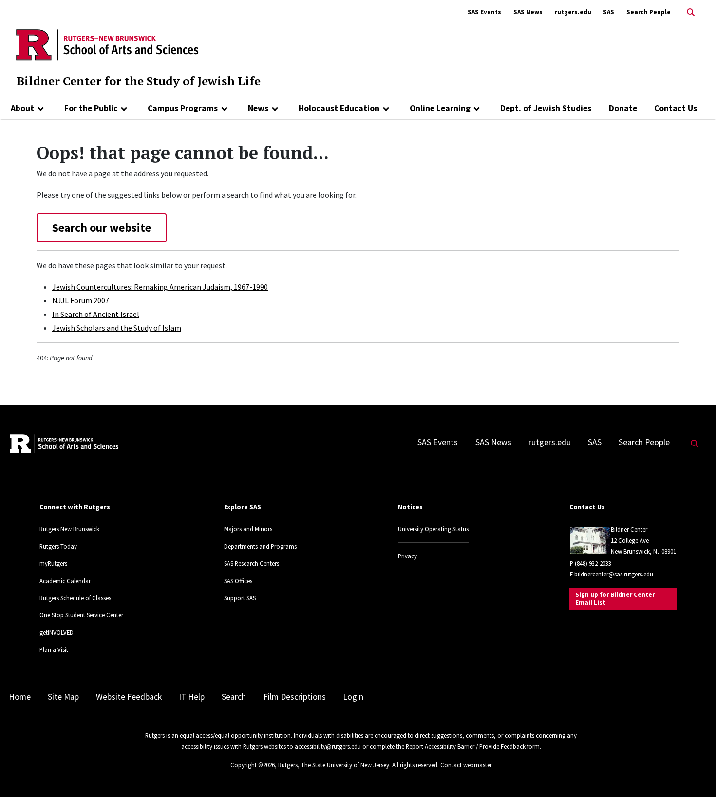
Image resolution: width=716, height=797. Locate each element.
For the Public (91, 108)
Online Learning (440, 108)
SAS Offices (238, 581)
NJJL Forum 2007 (80, 300)
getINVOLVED (56, 632)
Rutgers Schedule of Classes (75, 598)
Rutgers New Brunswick (69, 529)
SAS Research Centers (251, 563)
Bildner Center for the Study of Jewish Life (139, 81)
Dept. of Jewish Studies (545, 108)
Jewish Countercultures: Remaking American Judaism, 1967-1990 (160, 287)
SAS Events (484, 12)
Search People (648, 12)
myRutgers (53, 563)
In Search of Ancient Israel (95, 314)
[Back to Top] (695, 773)
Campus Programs (183, 108)
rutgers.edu (573, 12)
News (258, 108)
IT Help (192, 696)
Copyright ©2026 (252, 765)
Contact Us (675, 108)
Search (234, 696)
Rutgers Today (58, 546)
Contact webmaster (466, 765)
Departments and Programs (260, 546)
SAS (608, 12)
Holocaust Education (339, 108)
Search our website (101, 227)
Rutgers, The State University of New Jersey (333, 765)
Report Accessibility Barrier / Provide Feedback (466, 746)
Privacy (407, 556)
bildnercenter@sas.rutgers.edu (613, 574)
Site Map (63, 696)
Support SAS (240, 598)
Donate (623, 108)
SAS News (528, 12)
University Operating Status (433, 529)
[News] (275, 108)
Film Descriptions (295, 696)
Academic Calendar (65, 581)
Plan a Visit (53, 649)
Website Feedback (129, 696)
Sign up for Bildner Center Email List (615, 599)
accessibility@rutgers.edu (328, 746)
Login (353, 696)
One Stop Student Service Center (81, 615)
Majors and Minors (248, 529)
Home (20, 696)
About (22, 108)
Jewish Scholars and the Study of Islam (116, 328)
